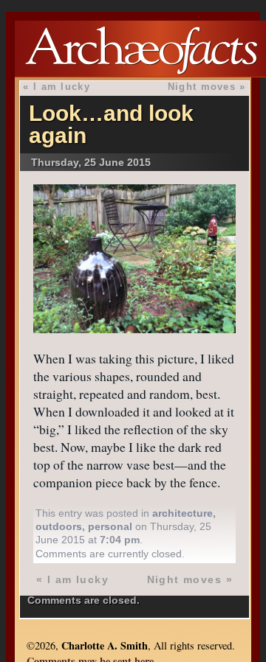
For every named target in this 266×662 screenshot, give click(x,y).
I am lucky (61, 86)
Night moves (202, 86)
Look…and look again (111, 124)
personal (110, 526)
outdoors (58, 526)
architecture (182, 513)
